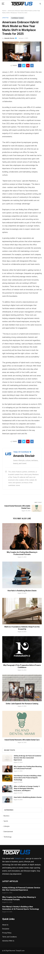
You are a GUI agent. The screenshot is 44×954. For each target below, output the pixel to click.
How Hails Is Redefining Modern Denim (22, 591)
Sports (5, 821)
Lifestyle (5, 17)
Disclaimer (5, 929)
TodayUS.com (19, 858)
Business (5, 816)
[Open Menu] (3, 3)
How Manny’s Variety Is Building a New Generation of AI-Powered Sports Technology (27, 778)
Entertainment (7, 831)
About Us (5, 925)
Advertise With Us (8, 941)
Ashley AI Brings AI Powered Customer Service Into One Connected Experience (27, 758)
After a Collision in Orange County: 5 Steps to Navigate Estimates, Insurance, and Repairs (26, 788)
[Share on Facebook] (19, 65)
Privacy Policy (6, 933)
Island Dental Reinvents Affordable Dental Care (22, 740)
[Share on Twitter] (23, 65)
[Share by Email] (32, 65)
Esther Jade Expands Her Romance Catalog (22, 704)
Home (4, 10)
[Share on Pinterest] (28, 65)
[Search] (40, 4)
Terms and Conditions (9, 937)
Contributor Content (17, 18)
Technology (7, 837)
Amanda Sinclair (9, 38)
